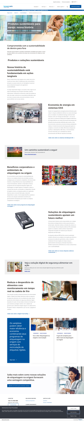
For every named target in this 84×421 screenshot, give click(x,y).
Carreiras (45, 400)
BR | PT (74, 1)
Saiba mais (27, 271)
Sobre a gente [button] (60, 6)
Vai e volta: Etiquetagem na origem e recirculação (41, 337)
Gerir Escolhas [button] (73, 412)
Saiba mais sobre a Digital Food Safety (17, 313)
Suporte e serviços (56, 1)
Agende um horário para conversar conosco (19, 385)
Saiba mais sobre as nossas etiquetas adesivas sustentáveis (61, 251)
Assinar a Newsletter (47, 402)
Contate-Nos (13, 405)
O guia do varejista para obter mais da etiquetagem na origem (65, 338)
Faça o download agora (30, 154)
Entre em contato (75, 6)
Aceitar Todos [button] (73, 408)
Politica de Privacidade (5, 419)
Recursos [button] (51, 6)
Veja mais (12, 360)
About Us (16, 12)
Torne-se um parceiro (66, 1)
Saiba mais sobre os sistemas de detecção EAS (60, 137)
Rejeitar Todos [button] (73, 416)
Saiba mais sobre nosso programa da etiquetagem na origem (21, 205)
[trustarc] (80, 420)
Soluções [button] (36, 6)
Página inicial (9, 12)
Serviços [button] (44, 6)
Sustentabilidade (23, 12)
